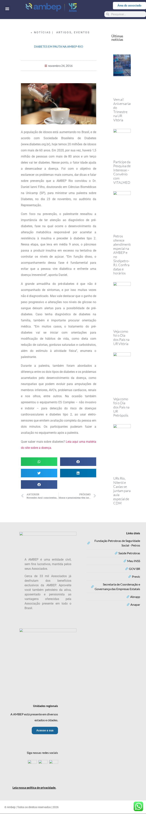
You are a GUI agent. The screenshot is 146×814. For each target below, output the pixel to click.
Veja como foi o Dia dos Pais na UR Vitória (121, 337)
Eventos (82, 32)
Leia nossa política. (34, 787)
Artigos (63, 32)
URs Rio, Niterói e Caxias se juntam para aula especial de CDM (122, 490)
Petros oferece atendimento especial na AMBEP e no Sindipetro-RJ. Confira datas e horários (122, 254)
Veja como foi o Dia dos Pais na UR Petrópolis (121, 407)
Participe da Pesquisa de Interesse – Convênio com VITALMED (122, 172)
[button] (7, 9)
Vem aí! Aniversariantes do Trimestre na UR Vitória (124, 109)
